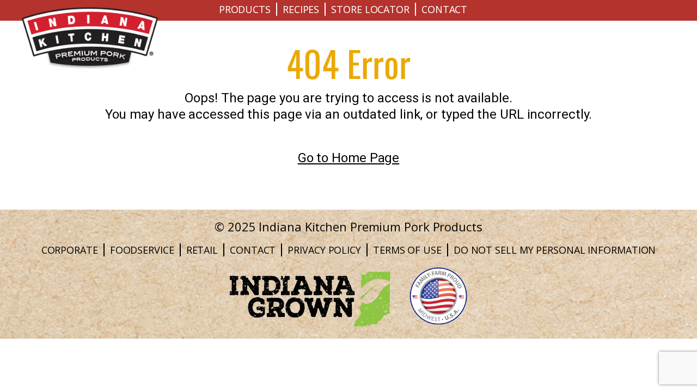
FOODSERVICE (142, 249)
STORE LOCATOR (370, 9)
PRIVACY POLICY (324, 249)
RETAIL (202, 249)
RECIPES (301, 9)
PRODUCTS (245, 9)
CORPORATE (69, 249)
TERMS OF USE (407, 249)
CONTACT (444, 9)
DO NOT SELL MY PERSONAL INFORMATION (555, 249)
